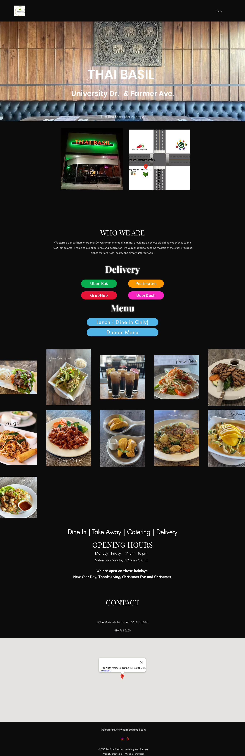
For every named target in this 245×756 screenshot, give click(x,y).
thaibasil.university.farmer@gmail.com (123, 729)
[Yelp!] (128, 739)
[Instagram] (122, 739)
